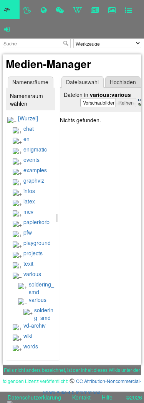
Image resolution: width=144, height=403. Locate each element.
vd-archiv (34, 325)
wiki (27, 336)
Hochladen (123, 82)
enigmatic (35, 149)
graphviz (33, 180)
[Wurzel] (28, 118)
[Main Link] (10, 9)
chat (28, 128)
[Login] (6, 28)
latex (29, 201)
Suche (66, 43)
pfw (27, 232)
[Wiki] (77, 9)
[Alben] (111, 9)
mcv (28, 211)
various (32, 274)
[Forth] (27, 9)
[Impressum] (128, 9)
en (26, 139)
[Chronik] (43, 9)
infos (29, 191)
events (31, 159)
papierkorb (36, 222)
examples (35, 170)
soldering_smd (43, 313)
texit (28, 263)
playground (37, 242)
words (30, 346)
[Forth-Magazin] (95, 9)
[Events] (60, 9)
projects (33, 253)
